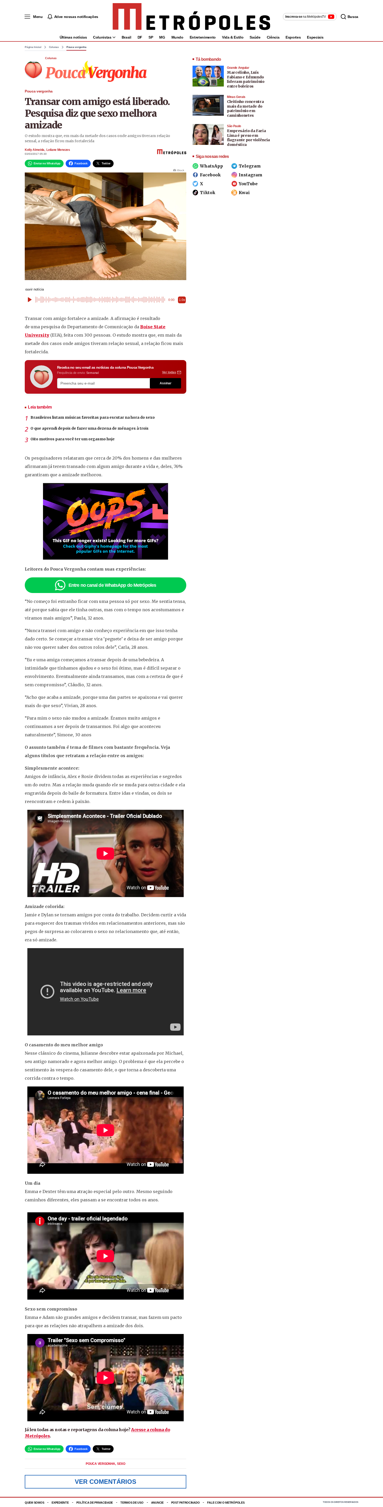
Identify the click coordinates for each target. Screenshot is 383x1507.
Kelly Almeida (34, 150)
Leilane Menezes (58, 150)
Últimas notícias (73, 37)
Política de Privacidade (94, 1502)
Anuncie (157, 1502)
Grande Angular (238, 68)
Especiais (315, 37)
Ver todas (169, 372)
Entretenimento (203, 37)
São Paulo (234, 126)
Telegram (250, 166)
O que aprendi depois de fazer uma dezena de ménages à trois (89, 428)
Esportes (293, 37)
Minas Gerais (236, 97)
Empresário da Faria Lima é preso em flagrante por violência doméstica (248, 137)
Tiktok (207, 192)
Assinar (165, 383)
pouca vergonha (101, 1464)
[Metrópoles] (191, 16)
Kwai (244, 192)
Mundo (177, 37)
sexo (121, 1464)
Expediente (60, 1502)
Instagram (250, 174)
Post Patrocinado (185, 1502)
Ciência (273, 37)
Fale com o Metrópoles (225, 1502)
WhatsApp (211, 166)
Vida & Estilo (232, 37)
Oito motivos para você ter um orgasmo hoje (72, 439)
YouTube (248, 183)
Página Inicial (33, 47)
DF (140, 37)
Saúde (255, 37)
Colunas (54, 47)
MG (162, 37)
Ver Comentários (105, 1481)
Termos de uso (131, 1502)
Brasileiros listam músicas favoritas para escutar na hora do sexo (92, 417)
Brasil (126, 37)
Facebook (210, 174)
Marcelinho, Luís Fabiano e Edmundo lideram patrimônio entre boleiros (245, 79)
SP (151, 37)
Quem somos (34, 1502)
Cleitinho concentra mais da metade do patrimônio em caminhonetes (245, 108)
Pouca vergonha (76, 47)
